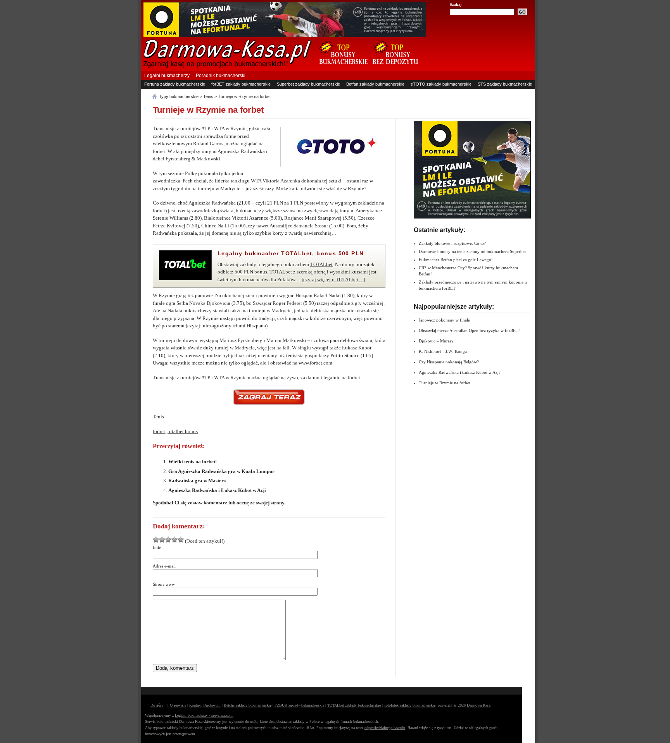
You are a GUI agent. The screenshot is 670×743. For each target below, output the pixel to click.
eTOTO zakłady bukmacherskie (441, 84)
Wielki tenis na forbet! (192, 461)
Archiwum (212, 705)
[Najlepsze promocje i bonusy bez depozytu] (395, 68)
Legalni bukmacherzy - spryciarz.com (204, 715)
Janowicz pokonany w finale (444, 320)
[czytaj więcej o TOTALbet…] (333, 279)
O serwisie (178, 705)
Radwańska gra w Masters (197, 480)
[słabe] (156, 540)
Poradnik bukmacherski (220, 75)
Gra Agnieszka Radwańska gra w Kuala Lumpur (221, 471)
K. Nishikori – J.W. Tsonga (443, 351)
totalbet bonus (183, 431)
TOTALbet (321, 264)
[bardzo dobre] (174, 540)
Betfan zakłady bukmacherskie (375, 84)
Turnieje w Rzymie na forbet (208, 110)
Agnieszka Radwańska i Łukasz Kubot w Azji (217, 490)
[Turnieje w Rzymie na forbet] (269, 397)
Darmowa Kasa (478, 705)
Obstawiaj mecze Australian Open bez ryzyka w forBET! (469, 330)
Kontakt (195, 705)
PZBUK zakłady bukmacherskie (299, 705)
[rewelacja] (181, 540)
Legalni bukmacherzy (167, 75)
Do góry (156, 705)
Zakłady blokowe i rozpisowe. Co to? (452, 243)
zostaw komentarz (207, 503)
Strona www (164, 584)
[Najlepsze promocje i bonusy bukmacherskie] (340, 68)
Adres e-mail (164, 566)
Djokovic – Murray (436, 341)
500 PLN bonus (251, 272)
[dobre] (168, 540)
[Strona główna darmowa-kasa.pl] (227, 66)
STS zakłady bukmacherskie (505, 84)
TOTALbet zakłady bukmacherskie (354, 705)
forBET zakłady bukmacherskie (241, 84)
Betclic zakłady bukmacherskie (247, 705)
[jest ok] (162, 540)
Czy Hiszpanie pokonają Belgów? (449, 361)
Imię (157, 547)
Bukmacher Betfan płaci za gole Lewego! (456, 259)
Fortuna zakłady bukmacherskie (174, 84)
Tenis (158, 417)
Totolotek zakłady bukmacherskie (409, 705)
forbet (159, 431)
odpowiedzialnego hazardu (384, 728)
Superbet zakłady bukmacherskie (308, 84)
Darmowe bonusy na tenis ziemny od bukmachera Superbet (472, 251)
